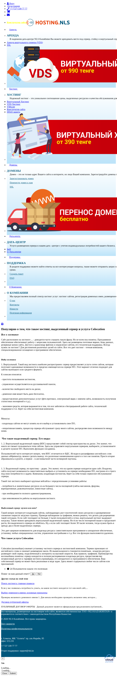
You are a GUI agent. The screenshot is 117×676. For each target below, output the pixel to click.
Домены (13, 165)
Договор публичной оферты (15, 602)
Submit (13, 673)
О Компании (15, 287)
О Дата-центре (14, 251)
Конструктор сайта (17, 22)
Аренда (13, 29)
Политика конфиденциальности (16, 628)
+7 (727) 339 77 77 (18, 8)
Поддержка (15, 257)
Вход (11, 3)
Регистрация (13, 6)
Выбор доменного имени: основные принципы (24, 593)
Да (32, 574)
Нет (39, 574)
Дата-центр (15, 236)
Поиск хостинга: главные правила (17, 583)
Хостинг (13, 89)
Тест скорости (8, 624)
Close (4, 673)
